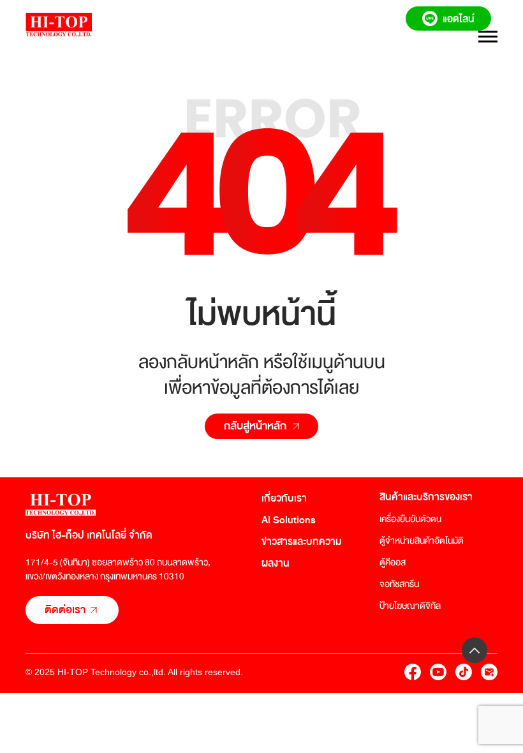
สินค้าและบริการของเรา (426, 497)
